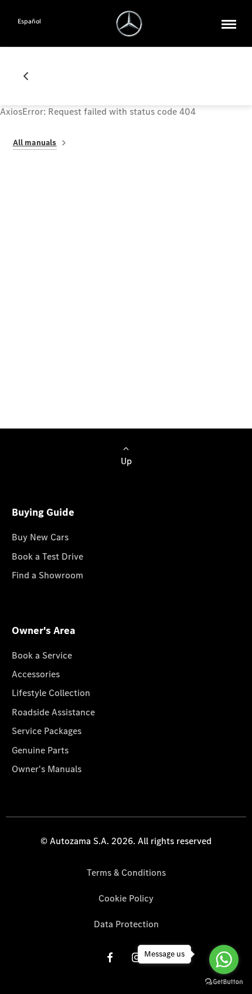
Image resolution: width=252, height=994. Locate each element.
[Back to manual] (30, 76)
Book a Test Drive (47, 556)
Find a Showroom (47, 575)
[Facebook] (110, 957)
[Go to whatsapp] (224, 959)
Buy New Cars (40, 537)
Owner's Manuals (46, 769)
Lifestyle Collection (51, 693)
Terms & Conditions (126, 872)
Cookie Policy (126, 898)
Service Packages (46, 731)
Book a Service (42, 655)
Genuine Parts (40, 750)
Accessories (36, 674)
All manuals (35, 142)
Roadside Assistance (53, 712)
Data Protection (126, 924)
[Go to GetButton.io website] (224, 982)
